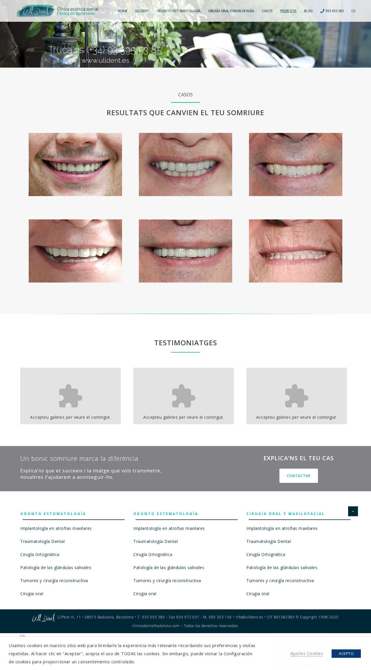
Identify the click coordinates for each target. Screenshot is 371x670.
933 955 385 (334, 10)
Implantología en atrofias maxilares (56, 528)
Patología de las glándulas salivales (55, 567)
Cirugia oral (31, 593)
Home (122, 10)
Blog (308, 10)
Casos (267, 10)
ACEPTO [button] (346, 653)
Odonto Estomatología (179, 10)
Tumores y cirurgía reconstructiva (54, 580)
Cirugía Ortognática (39, 554)
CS (353, 10)
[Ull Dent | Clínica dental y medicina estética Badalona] (57, 11)
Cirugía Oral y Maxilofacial (231, 10)
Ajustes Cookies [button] (306, 653)
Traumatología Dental (42, 541)
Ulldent (142, 10)
